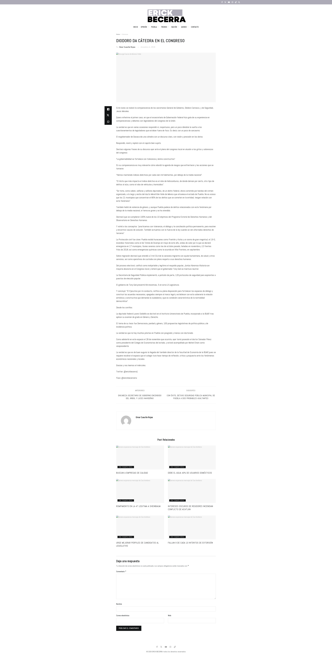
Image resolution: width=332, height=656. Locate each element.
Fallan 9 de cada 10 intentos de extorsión (190, 542)
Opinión (144, 27)
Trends (164, 27)
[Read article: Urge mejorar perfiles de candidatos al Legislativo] (140, 527)
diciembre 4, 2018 (148, 47)
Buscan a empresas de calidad (132, 472)
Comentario (121, 571)
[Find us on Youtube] (229, 2)
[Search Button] (239, 2)
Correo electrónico (122, 615)
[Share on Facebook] (108, 109)
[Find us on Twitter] (225, 2)
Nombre (119, 604)
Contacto (195, 27)
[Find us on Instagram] (232, 2)
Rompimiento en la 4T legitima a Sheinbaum (138, 506)
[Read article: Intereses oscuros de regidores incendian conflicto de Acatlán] (192, 491)
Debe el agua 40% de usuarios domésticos (190, 472)
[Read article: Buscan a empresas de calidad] (140, 457)
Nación (174, 27)
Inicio (135, 27)
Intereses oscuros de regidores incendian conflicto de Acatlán (190, 508)
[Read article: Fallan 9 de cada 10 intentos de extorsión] (192, 527)
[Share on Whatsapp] (108, 122)
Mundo (184, 27)
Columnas (125, 34)
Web (169, 615)
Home (118, 34)
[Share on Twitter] (108, 115)
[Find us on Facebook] (222, 2)
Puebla (154, 27)
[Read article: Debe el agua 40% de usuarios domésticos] (192, 457)
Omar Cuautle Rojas (127, 47)
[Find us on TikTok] (236, 2)
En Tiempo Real (126, 467)
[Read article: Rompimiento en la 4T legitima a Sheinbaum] (140, 491)
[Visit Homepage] (166, 14)
